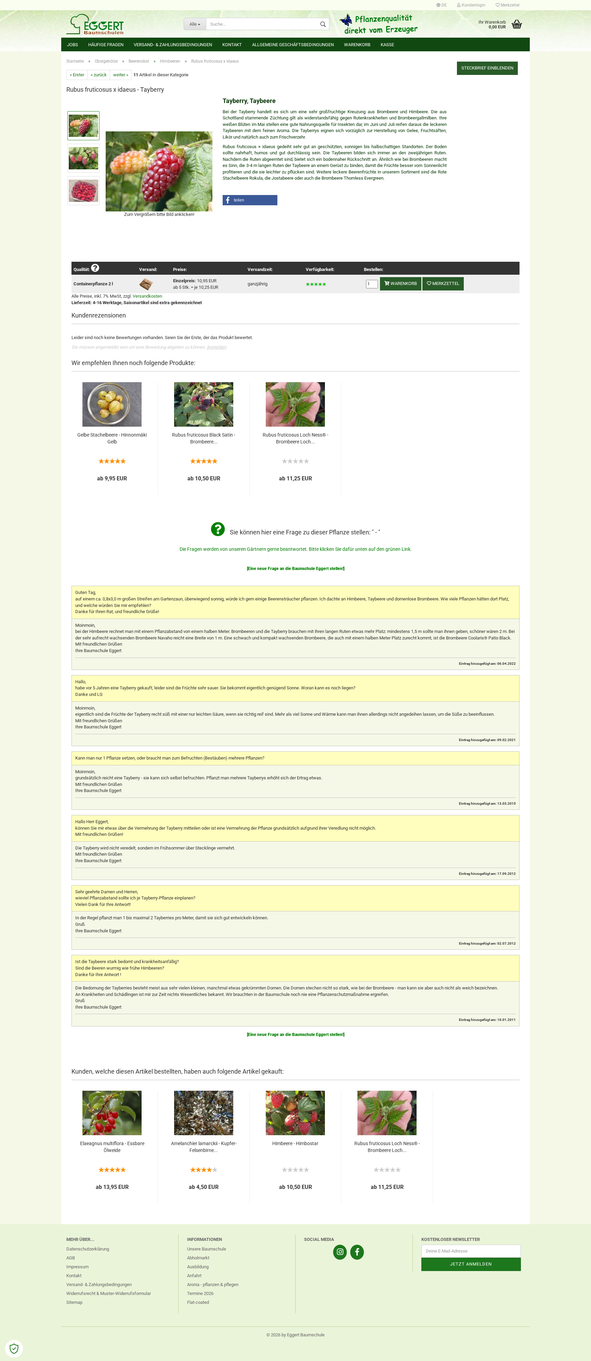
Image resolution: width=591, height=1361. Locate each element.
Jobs (72, 44)
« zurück (99, 74)
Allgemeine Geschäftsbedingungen (293, 44)
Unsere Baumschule (206, 1249)
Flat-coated (198, 1302)
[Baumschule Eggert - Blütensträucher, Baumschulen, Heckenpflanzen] (119, 24)
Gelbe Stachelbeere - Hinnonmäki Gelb (112, 438)
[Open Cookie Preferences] (14, 1349)
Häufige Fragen (105, 44)
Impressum (77, 1266)
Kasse (387, 44)
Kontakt (232, 44)
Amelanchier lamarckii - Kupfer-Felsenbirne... (204, 1147)
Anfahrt (194, 1275)
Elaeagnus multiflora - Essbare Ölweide (112, 1147)
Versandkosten (147, 296)
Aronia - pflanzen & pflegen (212, 1284)
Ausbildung (198, 1266)
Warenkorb (357, 44)
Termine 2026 (200, 1293)
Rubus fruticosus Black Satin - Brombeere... (203, 438)
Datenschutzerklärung (87, 1249)
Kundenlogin (473, 5)
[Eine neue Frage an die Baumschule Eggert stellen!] (295, 568)
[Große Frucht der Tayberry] (159, 170)
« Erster (77, 74)
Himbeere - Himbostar (295, 1143)
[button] (250, 200)
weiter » (120, 74)
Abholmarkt (198, 1257)
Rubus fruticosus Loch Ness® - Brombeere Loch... (295, 438)
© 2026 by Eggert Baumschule (295, 1334)
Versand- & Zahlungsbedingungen (173, 44)
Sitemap (74, 1302)
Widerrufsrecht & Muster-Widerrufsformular (108, 1293)
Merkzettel (510, 5)
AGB (70, 1257)
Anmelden (216, 347)
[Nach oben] (572, 1350)
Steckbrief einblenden (487, 67)
